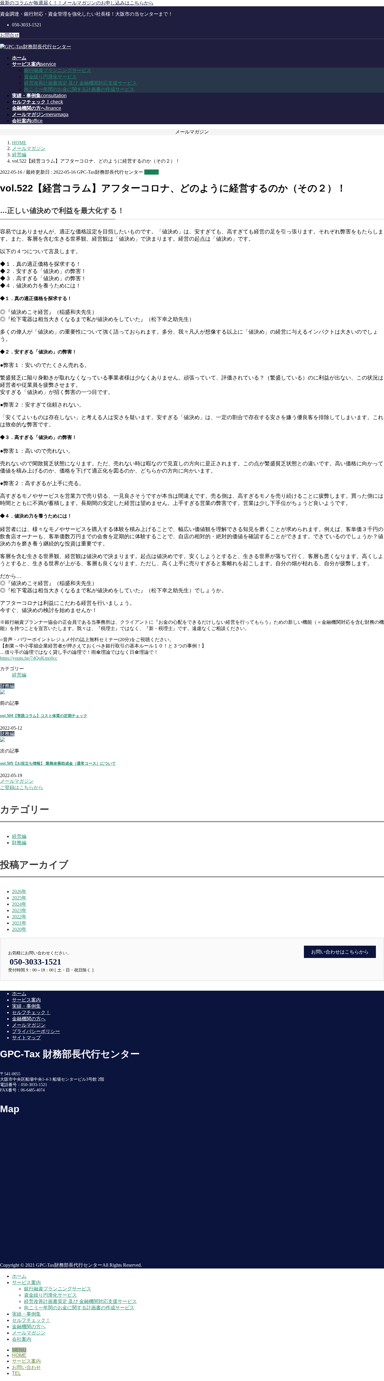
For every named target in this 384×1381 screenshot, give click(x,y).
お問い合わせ (26, 1367)
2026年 (19, 891)
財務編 (19, 842)
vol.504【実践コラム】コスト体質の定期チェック (43, 715)
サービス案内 (26, 999)
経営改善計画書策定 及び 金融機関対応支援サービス (80, 83)
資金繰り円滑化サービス (50, 76)
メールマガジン (29, 1025)
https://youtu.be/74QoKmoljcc (28, 658)
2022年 (19, 916)
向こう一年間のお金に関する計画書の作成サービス (79, 89)
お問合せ (9, 35)
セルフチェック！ (31, 1012)
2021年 (19, 923)
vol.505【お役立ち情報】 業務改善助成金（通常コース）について (58, 763)
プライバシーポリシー (36, 1031)
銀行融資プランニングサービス (57, 70)
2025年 (19, 897)
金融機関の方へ (29, 1018)
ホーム (19, 993)
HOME (19, 1355)
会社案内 (21, 1339)
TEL (16, 1373)
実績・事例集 (26, 1006)
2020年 (19, 929)
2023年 (19, 910)
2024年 (19, 904)
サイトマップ (26, 1037)
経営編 (151, 172)
